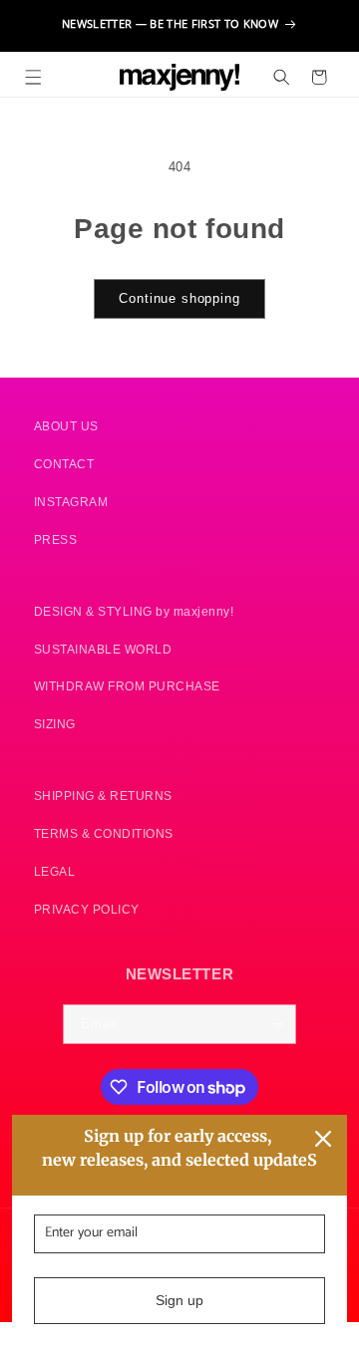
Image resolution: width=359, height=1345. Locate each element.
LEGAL (55, 871)
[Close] (323, 1139)
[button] (33, 77)
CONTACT (64, 463)
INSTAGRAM (71, 501)
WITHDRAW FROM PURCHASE (127, 685)
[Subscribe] (276, 1024)
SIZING (55, 723)
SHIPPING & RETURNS (103, 795)
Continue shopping (179, 299)
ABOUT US (66, 425)
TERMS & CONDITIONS (104, 833)
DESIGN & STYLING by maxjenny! (134, 611)
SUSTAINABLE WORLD (103, 649)
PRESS (56, 539)
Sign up (179, 1300)
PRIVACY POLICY (87, 909)
